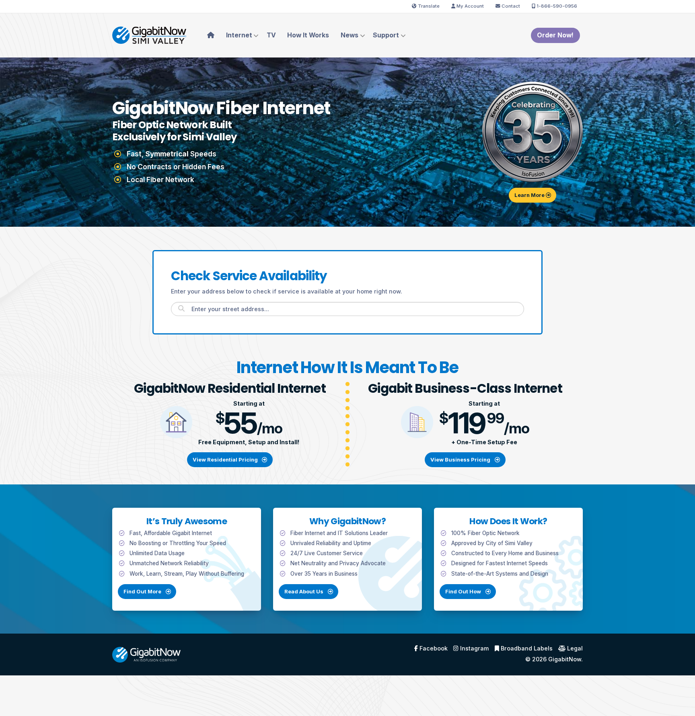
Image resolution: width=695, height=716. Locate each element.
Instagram (474, 648)
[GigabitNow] (146, 653)
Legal (574, 648)
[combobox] (347, 309)
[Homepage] (149, 34)
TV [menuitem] (271, 35)
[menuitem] (210, 35)
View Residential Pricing (226, 459)
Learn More (530, 195)
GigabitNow (564, 659)
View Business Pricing (460, 459)
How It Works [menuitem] (308, 35)
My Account (469, 6)
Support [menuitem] (386, 35)
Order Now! (555, 35)
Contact (510, 6)
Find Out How (463, 591)
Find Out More (142, 591)
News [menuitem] (349, 35)
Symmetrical (167, 154)
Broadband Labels (526, 648)
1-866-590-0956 (556, 6)
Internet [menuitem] (239, 35)
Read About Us (304, 591)
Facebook (433, 648)
